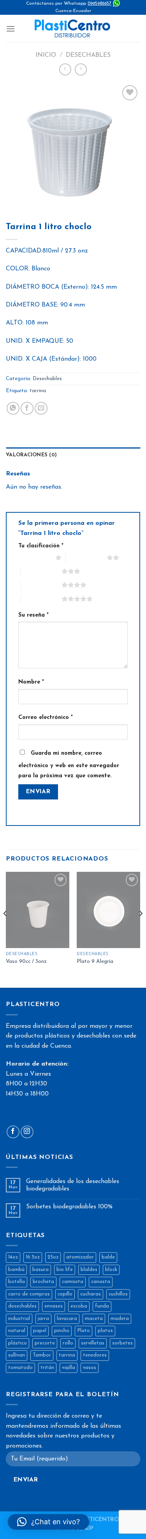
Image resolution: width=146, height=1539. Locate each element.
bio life (64, 1269)
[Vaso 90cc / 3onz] (37, 910)
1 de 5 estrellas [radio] (34, 557)
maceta (94, 1318)
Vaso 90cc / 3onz (26, 961)
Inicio (45, 55)
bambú (16, 1269)
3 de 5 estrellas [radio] (41, 571)
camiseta (72, 1281)
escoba (78, 1306)
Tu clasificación (40, 546)
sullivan (16, 1355)
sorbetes (122, 1343)
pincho (61, 1330)
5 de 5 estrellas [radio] (41, 599)
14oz (13, 1257)
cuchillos (118, 1294)
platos (105, 1330)
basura (40, 1269)
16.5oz (33, 1257)
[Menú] (10, 28)
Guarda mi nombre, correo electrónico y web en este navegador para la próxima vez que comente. (68, 764)
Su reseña (33, 615)
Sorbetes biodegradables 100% (69, 1207)
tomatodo (20, 1367)
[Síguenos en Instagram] (27, 1131)
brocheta (43, 1281)
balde (108, 1257)
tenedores (95, 1355)
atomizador (80, 1257)
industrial (19, 1318)
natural (16, 1330)
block (111, 1269)
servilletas (92, 1343)
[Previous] (5, 929)
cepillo (65, 1294)
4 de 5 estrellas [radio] (41, 585)
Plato (83, 1330)
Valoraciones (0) (31, 454)
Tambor (42, 1355)
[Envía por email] (41, 408)
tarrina (38, 390)
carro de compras (29, 1294)
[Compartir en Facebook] (27, 408)
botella (16, 1281)
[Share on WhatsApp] (13, 408)
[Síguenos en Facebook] (13, 1131)
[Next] (140, 929)
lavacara (67, 1318)
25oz (52, 1257)
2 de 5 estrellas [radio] (86, 557)
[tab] (73, 455)
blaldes (89, 1269)
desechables (22, 1306)
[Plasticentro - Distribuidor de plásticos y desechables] (73, 28)
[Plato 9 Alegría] (108, 910)
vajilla (68, 1367)
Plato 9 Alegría (95, 961)
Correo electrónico (45, 717)
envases (53, 1306)
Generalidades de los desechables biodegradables (72, 1185)
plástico (17, 1343)
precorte (45, 1343)
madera (120, 1318)
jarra (43, 1318)
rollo (68, 1343)
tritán (47, 1367)
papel (39, 1330)
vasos (89, 1367)
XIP (88, 1529)
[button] (48, 1522)
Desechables (88, 55)
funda (102, 1306)
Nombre (31, 682)
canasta (100, 1281)
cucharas (90, 1294)
